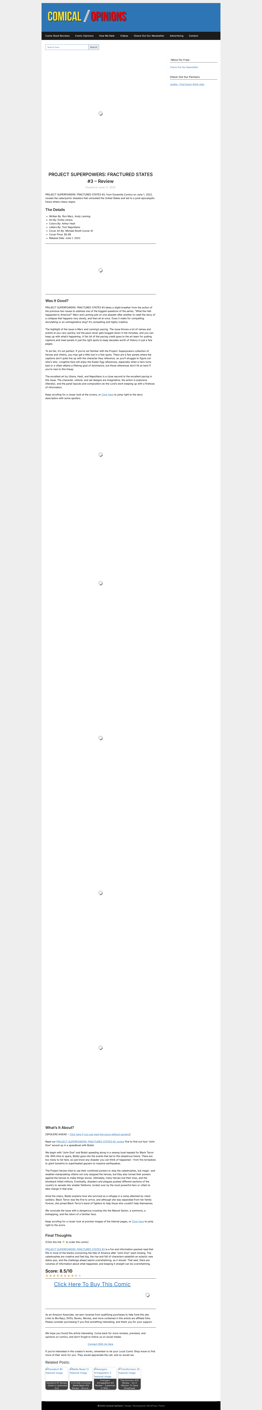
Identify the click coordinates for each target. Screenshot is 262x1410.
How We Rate (107, 35)
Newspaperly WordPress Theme (149, 1405)
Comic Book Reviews (57, 35)
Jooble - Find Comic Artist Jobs (187, 84)
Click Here (108, 394)
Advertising (176, 35)
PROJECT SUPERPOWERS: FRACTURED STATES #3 (75, 1249)
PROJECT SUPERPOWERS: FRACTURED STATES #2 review (90, 1141)
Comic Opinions (84, 35)
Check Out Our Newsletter (149, 35)
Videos (124, 35)
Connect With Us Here (100, 1344)
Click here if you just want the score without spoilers (99, 1134)
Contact (193, 35)
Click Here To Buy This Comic (92, 1284)
